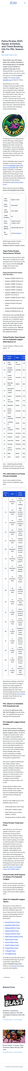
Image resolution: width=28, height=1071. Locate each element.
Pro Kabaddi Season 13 (8, 1019)
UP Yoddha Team (10, 953)
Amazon (18, 233)
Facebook (14, 966)
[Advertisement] (14, 20)
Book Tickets (21, 694)
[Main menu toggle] (24, 3)
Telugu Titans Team (11, 948)
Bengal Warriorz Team (12, 922)
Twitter (21, 966)
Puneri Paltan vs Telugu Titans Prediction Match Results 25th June (13, 1047)
